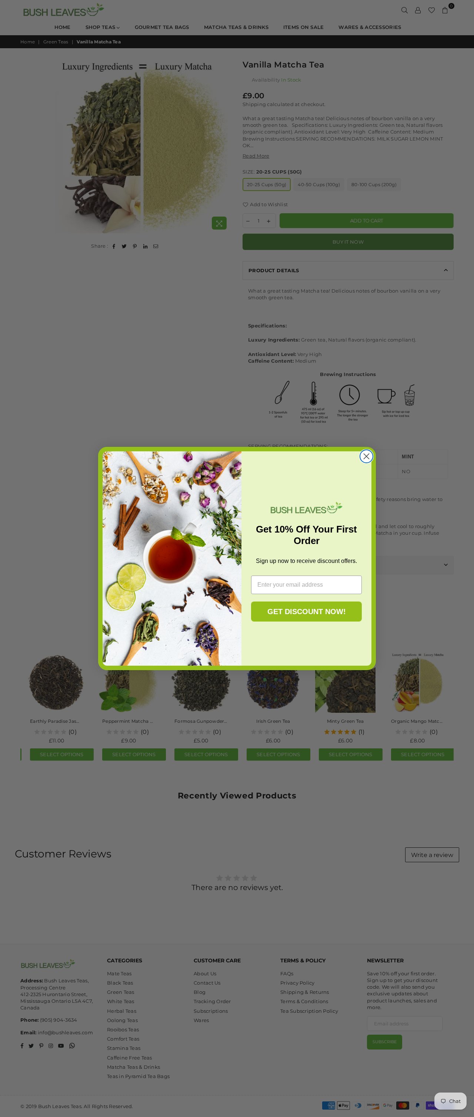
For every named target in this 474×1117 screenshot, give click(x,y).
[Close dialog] (366, 456)
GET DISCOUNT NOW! (306, 611)
